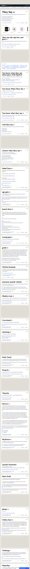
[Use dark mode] (28, 5)
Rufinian (7, 133)
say (13, 44)
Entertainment (14, 7)
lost (12, 372)
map (3, 334)
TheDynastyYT (10, 94)
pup (10, 241)
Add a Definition (22, 7)
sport (15, 481)
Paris (14, 444)
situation (13, 115)
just (6, 241)
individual (6, 372)
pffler (6, 491)
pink (8, 363)
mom (4, 397)
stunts (10, 513)
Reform (12, 298)
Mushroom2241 (9, 471)
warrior (23, 287)
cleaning (4, 529)
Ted (3, 155)
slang (7, 249)
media (11, 467)
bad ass (4, 14)
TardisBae (6, 398)
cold (12, 179)
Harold (4, 432)
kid (14, 395)
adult (10, 239)
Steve (19, 530)
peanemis (10, 469)
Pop (25, 250)
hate (5, 484)
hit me (6, 397)
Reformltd (7, 302)
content (20, 194)
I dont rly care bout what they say (11, 68)
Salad (4, 185)
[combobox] (16, 5)
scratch (11, 158)
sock (7, 90)
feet (9, 76)
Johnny (6, 558)
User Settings (27, 7)
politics (23, 422)
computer (4, 214)
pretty (9, 362)
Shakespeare (13, 175)
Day (17, 288)
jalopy (3, 514)
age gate (3, 204)
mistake (26, 298)
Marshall (19, 420)
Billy (3, 197)
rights (7, 17)
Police (3, 552)
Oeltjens (6, 22)
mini (13, 284)
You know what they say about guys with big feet (8, 82)
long (4, 41)
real (9, 198)
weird (16, 270)
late (13, 239)
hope (4, 558)
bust (17, 554)
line (5, 126)
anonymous (6, 375)
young (8, 241)
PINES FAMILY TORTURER (9, 274)
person (6, 239)
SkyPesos (3, 447)
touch (22, 360)
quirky (18, 467)
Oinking (3, 560)
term (5, 284)
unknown (4, 116)
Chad (9, 484)
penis (21, 76)
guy (5, 76)
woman (8, 44)
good (14, 41)
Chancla (3, 398)
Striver (3, 434)
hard (11, 442)
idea (23, 324)
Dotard (3, 375)
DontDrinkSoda (6, 560)
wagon (11, 284)
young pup (3, 242)
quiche (7, 469)
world (8, 18)
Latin (13, 395)
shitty (3, 511)
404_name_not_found (7, 447)
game (20, 126)
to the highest (15, 322)
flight (12, 444)
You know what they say (7, 66)
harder (10, 90)
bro (12, 273)
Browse (8, 7)
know (5, 118)
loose (3, 42)
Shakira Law (3, 302)
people (7, 116)
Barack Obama (5, 431)
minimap (3, 339)
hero (12, 126)
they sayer (3, 65)
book (7, 444)
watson (5, 514)
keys (12, 212)
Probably (18, 14)
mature (3, 195)
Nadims (9, 120)
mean (25, 254)
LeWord (6, 339)
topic (8, 322)
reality (25, 360)
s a (12, 118)
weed (18, 558)
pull (5, 513)
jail (10, 183)
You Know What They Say (5, 94)
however (7, 153)
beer (4, 521)
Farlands (10, 273)
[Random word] (24, 5)
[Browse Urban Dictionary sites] (3, 5)
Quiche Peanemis (4, 471)
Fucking (5, 201)
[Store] (26, 5)
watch (9, 195)
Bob (3, 222)
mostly (7, 334)
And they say (22, 65)
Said (18, 270)
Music (18, 7)
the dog (6, 242)
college (21, 405)
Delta (3, 441)
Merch (26, 22)
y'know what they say (15, 66)
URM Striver (6, 434)
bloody (13, 260)
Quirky (3, 466)
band (10, 14)
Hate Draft (3, 491)
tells (8, 334)
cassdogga (15, 82)
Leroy (3, 324)
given (5, 17)
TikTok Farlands (4, 274)
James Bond (7, 513)
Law (8, 298)
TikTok (3, 269)
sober (8, 360)
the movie (13, 469)
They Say (3, 22)
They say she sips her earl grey (14, 65)
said (9, 153)
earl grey (19, 44)
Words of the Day (3, 7)
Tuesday (11, 525)
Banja (5, 204)
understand (4, 322)
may (5, 408)
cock (13, 90)
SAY (6, 128)
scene (16, 250)
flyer (19, 441)
